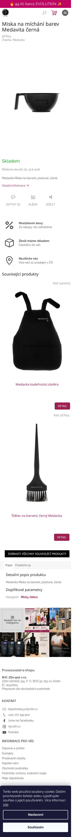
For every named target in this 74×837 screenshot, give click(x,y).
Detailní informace (13, 185)
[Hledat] (44, 13)
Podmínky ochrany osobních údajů (24, 773)
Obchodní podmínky (15, 768)
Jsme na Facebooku (21, 720)
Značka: (13, 40)
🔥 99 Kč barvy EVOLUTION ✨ (36, 4)
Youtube (13, 732)
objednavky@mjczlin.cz (23, 709)
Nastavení (35, 815)
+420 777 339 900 (19, 714)
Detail (62, 406)
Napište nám (10, 763)
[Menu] (65, 13)
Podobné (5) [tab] (23, 565)
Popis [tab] (8, 565)
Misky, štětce (29, 597)
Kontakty (7, 753)
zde (5, 804)
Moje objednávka (13, 778)
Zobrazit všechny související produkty (37, 554)
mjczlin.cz (14, 726)
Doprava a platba (13, 748)
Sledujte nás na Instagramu (12, 621)
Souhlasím (36, 827)
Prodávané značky (14, 758)
